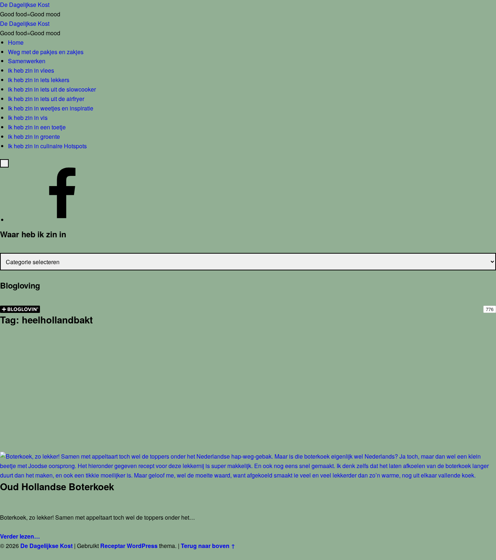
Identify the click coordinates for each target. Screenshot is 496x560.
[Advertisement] (248, 398)
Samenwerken (26, 61)
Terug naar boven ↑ (208, 545)
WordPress (142, 545)
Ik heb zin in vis (28, 117)
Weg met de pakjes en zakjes (46, 52)
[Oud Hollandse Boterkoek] (248, 456)
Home (16, 42)
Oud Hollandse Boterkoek (57, 486)
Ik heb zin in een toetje (37, 127)
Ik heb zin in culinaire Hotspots (47, 146)
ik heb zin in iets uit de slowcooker (52, 89)
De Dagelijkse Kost (46, 545)
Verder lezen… (20, 536)
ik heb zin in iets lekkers (38, 80)
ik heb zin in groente (34, 136)
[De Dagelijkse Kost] (62, 219)
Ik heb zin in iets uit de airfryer (46, 98)
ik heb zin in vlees (31, 70)
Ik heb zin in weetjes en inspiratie (50, 108)
